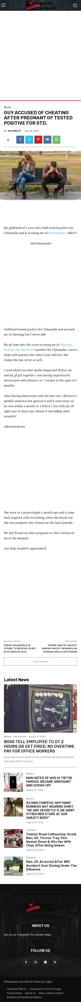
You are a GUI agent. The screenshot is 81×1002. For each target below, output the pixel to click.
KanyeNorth (14, 131)
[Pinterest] (38, 140)
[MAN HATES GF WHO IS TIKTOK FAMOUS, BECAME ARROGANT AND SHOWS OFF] (13, 782)
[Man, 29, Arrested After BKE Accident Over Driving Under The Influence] (13, 866)
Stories (7, 107)
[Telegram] (45, 962)
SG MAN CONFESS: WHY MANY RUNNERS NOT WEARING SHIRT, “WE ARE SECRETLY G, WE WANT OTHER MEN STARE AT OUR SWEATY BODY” (50, 810)
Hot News (31, 830)
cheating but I (57, 233)
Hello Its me (20, 736)
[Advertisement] (40, 51)
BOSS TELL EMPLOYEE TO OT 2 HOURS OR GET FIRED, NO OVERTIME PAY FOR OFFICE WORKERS (39, 746)
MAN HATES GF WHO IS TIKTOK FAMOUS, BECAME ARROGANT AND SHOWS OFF (49, 781)
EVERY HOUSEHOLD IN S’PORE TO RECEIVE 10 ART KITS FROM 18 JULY (20, 648)
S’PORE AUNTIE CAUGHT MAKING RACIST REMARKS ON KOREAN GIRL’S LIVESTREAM (59, 648)
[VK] (47, 140)
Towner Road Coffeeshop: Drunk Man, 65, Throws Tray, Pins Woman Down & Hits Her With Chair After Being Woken (51, 839)
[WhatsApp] (56, 140)
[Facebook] (20, 140)
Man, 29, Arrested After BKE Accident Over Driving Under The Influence (51, 865)
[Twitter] (29, 140)
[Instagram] (36, 962)
